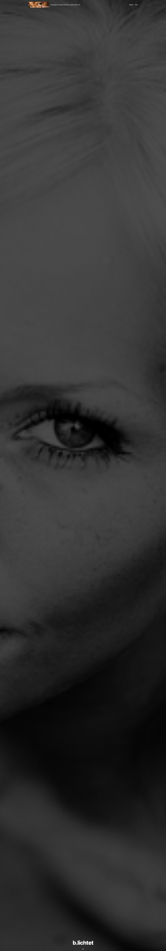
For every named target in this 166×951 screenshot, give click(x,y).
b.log (136, 4)
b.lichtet (131, 4)
